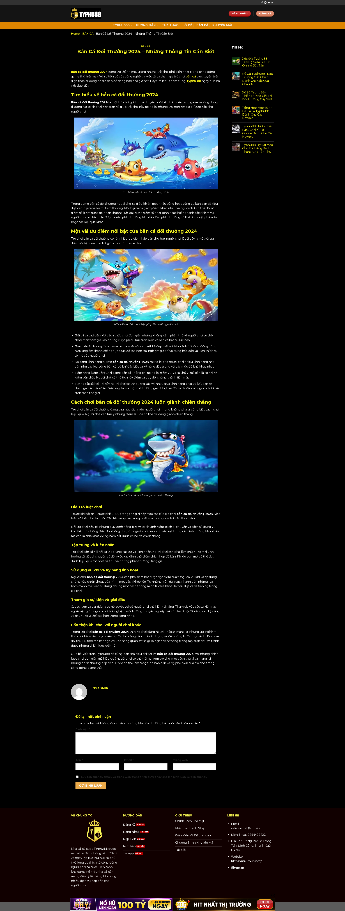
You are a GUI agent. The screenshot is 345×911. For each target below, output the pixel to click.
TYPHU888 (121, 25)
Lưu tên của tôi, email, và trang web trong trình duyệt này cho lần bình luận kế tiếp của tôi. (144, 777)
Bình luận (82, 729)
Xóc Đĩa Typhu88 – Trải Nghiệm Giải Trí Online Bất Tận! (256, 62)
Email (129, 760)
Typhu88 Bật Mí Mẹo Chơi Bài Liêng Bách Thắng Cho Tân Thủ (257, 148)
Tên (79, 760)
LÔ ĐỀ (187, 25)
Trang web (180, 760)
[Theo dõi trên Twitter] (269, 2)
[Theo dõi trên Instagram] (265, 2)
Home (75, 33)
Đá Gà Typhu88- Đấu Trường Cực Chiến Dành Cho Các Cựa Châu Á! (257, 79)
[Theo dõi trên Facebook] (262, 2)
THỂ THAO (170, 25)
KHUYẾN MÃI (222, 25)
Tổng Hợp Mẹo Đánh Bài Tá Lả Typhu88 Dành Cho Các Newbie (257, 113)
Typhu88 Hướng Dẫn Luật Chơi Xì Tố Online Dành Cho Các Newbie (257, 131)
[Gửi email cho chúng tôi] (272, 2)
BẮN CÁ (202, 25)
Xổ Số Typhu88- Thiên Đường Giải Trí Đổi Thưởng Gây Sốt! (257, 96)
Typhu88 (101, 848)
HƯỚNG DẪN (146, 25)
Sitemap (237, 867)
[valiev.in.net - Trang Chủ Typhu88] (86, 13)
